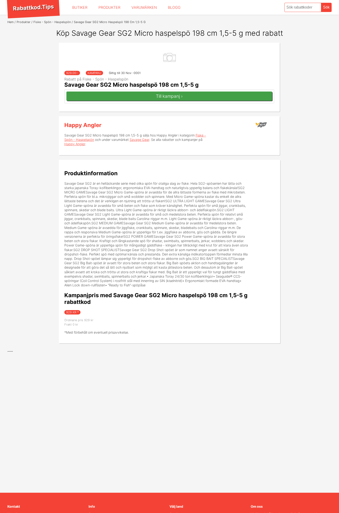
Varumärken (144, 7)
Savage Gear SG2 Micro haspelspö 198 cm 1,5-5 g (131, 84)
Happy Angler (82, 125)
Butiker (79, 7)
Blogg (174, 7)
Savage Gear (139, 140)
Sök (326, 7)
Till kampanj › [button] (169, 96)
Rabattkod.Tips (33, 7)
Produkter (109, 7)
